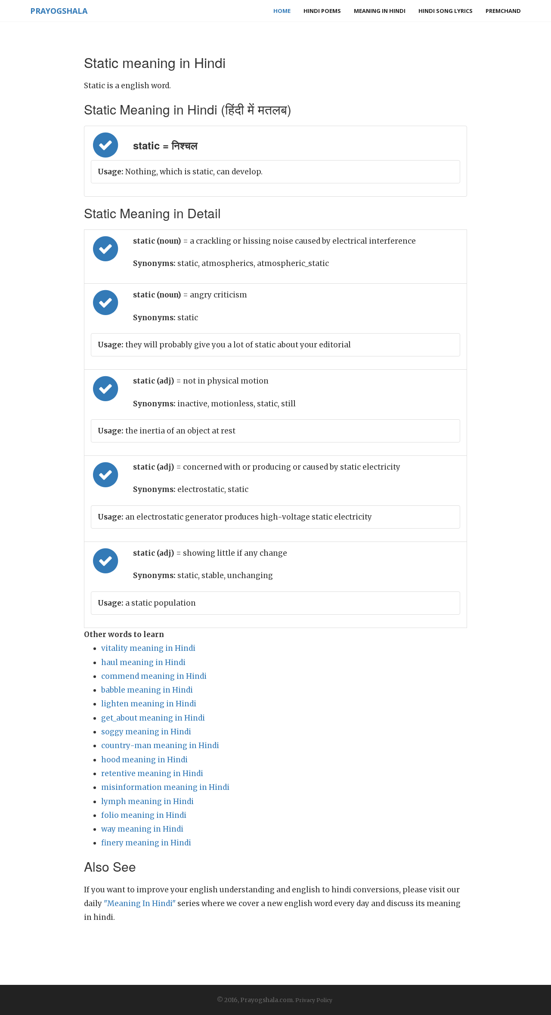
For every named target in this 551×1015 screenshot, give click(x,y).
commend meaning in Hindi (154, 676)
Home (282, 11)
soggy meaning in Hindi (146, 731)
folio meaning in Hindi (143, 815)
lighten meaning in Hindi (148, 704)
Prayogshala (58, 11)
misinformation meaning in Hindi (165, 787)
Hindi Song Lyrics (445, 11)
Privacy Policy (313, 1000)
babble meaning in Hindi (147, 690)
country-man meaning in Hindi (160, 745)
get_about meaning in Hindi (153, 718)
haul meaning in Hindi (143, 662)
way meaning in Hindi (142, 829)
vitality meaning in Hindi (148, 648)
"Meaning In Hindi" (140, 903)
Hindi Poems (322, 11)
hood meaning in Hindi (144, 759)
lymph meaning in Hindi (147, 801)
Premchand (503, 11)
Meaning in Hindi (380, 11)
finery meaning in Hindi (146, 843)
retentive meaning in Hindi (152, 773)
